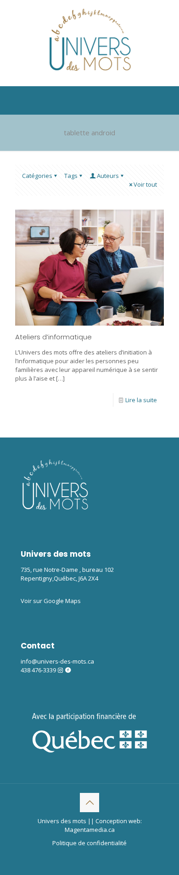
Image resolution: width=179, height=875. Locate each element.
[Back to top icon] (89, 802)
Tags (71, 176)
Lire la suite (141, 400)
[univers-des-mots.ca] (89, 40)
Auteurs (108, 176)
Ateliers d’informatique (53, 337)
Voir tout (145, 184)
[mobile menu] (166, 18)
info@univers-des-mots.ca (57, 661)
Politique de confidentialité (89, 843)
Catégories (37, 176)
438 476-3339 (38, 670)
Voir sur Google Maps (51, 601)
